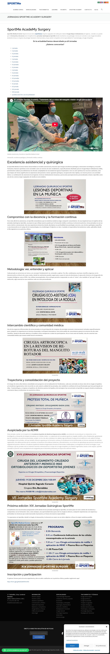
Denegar (86, 646)
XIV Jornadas (15, 81)
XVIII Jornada (15, 92)
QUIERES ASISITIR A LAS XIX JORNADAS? (23, 95)
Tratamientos (44, 9)
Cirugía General (60, 611)
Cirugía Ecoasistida (86, 600)
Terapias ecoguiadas (86, 603)
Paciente (63, 9)
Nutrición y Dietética (62, 607)
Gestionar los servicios (72, 640)
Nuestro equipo (36, 596)
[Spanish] (107, 2)
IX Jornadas (15, 67)
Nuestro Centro (36, 598)
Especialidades (31, 9)
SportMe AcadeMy (75, 9)
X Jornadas (15, 70)
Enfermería (59, 615)
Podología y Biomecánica (63, 605)
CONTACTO (88, 9)
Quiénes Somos (18, 9)
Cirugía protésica (85, 598)
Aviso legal (97, 650)
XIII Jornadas (15, 78)
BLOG (96, 9)
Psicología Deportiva (62, 613)
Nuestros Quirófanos (38, 600)
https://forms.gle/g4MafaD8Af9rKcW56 (18, 582)
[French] (103, 2)
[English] (101, 2)
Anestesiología (60, 617)
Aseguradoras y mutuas (38, 609)
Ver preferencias (101, 646)
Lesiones (55, 9)
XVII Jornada (15, 89)
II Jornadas (15, 51)
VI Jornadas (15, 62)
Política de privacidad (88, 650)
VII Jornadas (15, 64)
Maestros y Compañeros (39, 607)
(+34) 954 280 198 (14, 600)
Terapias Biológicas (86, 605)
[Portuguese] (105, 2)
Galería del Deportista (38, 605)
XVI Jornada (15, 86)
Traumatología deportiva (63, 596)
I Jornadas (15, 48)
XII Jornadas (15, 75)
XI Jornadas (15, 73)
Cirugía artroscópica (86, 596)
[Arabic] (99, 2)
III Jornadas (15, 53)
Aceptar (72, 646)
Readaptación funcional (87, 613)
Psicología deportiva (86, 611)
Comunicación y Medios (38, 603)
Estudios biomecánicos (87, 607)
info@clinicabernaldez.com (14, 603)
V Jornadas (15, 59)
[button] (106, 627)
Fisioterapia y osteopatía (63, 603)
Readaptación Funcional (63, 609)
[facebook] (62, 633)
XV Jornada (15, 84)
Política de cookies (77, 650)
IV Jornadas (15, 56)
